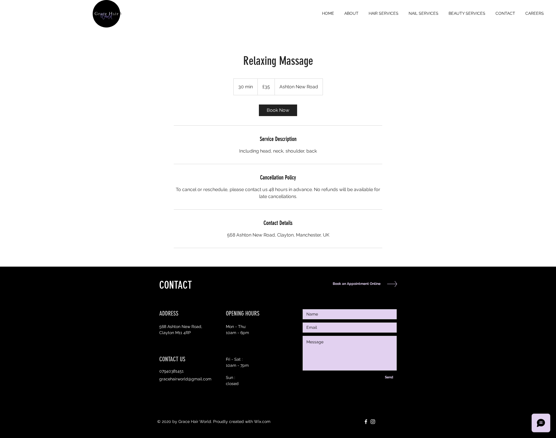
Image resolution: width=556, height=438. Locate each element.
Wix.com (262, 421)
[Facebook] (366, 422)
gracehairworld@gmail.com (185, 379)
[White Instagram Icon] (373, 422)
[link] (278, 110)
